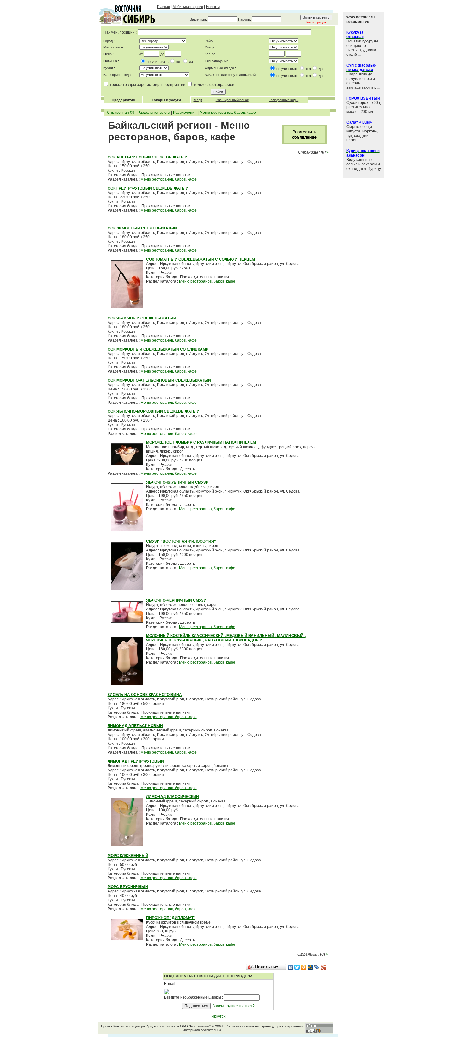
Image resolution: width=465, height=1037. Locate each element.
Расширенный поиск (232, 100)
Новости (213, 7)
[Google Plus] (323, 967)
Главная (163, 7)
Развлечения (185, 112)
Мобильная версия (188, 7)
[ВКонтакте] (290, 967)
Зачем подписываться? (234, 1006)
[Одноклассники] (304, 967)
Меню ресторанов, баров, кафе (228, 112)
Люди (198, 100)
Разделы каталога (153, 112)
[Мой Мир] (310, 967)
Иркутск (218, 1016)
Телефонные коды (283, 100)
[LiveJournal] (317, 967)
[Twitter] (297, 967)
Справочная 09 (120, 112)
